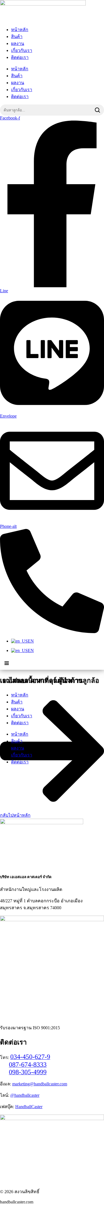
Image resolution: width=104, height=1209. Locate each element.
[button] (6, 663)
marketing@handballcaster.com (39, 1083)
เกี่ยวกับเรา (21, 50)
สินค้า (16, 36)
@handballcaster (24, 1095)
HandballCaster (28, 1106)
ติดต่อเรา (20, 57)
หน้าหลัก (19, 29)
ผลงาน (17, 43)
